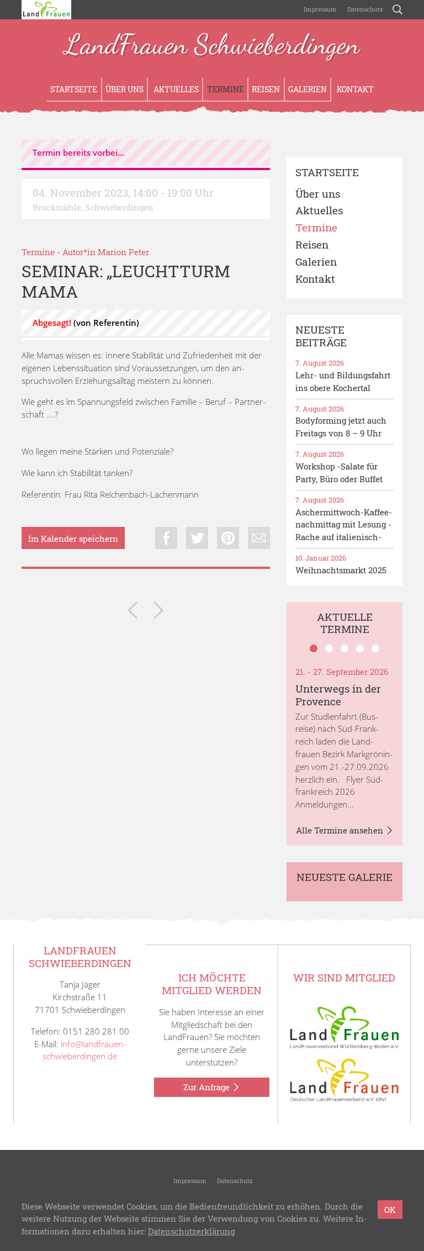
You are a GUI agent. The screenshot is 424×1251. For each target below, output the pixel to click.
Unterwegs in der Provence (338, 695)
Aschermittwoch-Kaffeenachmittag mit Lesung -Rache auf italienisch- (343, 524)
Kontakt (354, 89)
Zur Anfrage (207, 1086)
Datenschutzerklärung (191, 1231)
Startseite (73, 89)
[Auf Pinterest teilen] (228, 538)
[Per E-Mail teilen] (259, 538)
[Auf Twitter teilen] (197, 538)
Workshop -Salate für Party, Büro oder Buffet (339, 472)
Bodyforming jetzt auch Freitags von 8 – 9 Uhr (340, 427)
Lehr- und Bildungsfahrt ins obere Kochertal (342, 381)
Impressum (319, 9)
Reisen (266, 89)
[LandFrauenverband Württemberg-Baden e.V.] (344, 1026)
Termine (225, 89)
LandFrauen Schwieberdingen (212, 45)
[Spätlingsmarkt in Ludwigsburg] (158, 612)
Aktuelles (175, 89)
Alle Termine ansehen (340, 830)
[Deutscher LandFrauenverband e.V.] (344, 1079)
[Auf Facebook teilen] (166, 538)
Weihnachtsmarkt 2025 (340, 570)
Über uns (124, 89)
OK (390, 1209)
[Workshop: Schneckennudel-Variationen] (132, 612)
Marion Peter (123, 251)
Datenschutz (364, 9)
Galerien (307, 89)
